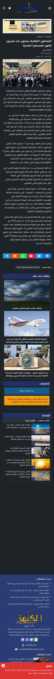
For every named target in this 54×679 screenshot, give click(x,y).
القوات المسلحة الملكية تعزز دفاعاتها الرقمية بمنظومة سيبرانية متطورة (17, 451)
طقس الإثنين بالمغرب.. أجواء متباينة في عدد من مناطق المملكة (17, 438)
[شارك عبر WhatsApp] (23, 255)
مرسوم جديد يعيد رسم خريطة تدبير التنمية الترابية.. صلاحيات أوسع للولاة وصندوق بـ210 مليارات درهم (28, 672)
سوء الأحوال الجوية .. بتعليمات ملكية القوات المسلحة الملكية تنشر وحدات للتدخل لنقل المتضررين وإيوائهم (26, 374)
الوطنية (39, 36)
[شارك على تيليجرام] (7, 255)
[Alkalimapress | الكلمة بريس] (29, 619)
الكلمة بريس (46, 50)
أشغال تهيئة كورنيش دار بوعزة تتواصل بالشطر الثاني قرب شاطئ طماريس (28, 605)
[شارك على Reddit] (15, 255)
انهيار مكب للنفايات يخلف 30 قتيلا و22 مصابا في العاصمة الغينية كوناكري (28, 585)
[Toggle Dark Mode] (10, 8)
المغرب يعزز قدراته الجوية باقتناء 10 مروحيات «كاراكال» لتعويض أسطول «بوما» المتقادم (17, 474)
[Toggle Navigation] (50, 8)
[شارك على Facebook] (47, 255)
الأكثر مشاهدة (43, 420)
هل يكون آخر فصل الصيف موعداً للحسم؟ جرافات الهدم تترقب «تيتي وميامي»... (29, 598)
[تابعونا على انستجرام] (27, 639)
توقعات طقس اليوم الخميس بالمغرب (27, 308)
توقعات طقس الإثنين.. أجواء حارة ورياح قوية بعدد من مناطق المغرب (18, 426)
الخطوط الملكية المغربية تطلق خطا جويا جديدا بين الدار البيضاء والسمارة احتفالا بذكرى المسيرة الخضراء (27, 340)
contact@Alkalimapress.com (31, 649)
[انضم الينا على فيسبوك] (23, 639)
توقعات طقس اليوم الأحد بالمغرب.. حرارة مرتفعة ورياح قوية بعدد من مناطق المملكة (17, 462)
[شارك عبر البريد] (31, 255)
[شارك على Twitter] (39, 255)
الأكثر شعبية (30, 420)
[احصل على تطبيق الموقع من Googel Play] (36, 639)
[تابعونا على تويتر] (31, 639)
